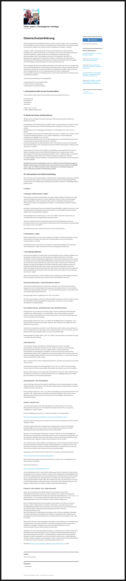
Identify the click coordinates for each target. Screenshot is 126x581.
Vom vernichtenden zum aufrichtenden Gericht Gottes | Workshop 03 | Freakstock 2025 (92, 67)
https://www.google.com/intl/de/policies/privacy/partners (39, 455)
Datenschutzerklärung (88, 93)
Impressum (86, 91)
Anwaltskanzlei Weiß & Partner (57, 543)
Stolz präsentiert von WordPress (47, 575)
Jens (84, 53)
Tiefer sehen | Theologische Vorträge (41, 26)
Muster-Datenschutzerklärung (38, 543)
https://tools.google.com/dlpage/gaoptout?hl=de (36, 468)
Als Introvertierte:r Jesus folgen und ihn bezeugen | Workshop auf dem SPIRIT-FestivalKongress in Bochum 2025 (92, 74)
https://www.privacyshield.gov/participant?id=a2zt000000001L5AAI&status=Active (45, 417)
